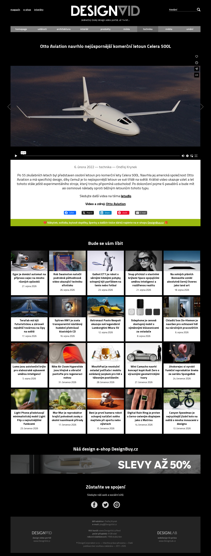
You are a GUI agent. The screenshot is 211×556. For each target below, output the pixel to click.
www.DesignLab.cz (167, 540)
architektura (63, 29)
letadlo (126, 196)
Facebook (94, 504)
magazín (15, 9)
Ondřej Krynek (126, 167)
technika (147, 29)
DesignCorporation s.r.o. (89, 542)
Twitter (105, 504)
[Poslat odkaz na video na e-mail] (141, 211)
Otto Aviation (116, 203)
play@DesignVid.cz (108, 524)
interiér (84, 29)
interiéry (38, 9)
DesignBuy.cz (156, 222)
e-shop (27, 9)
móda (126, 29)
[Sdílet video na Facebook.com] (70, 211)
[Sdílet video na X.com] (88, 211)
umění (189, 29)
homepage (21, 29)
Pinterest (116, 504)
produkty (105, 29)
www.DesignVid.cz (42, 540)
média (168, 29)
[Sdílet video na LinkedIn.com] (105, 211)
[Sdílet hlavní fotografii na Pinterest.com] (123, 211)
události (42, 29)
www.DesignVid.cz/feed (109, 530)
